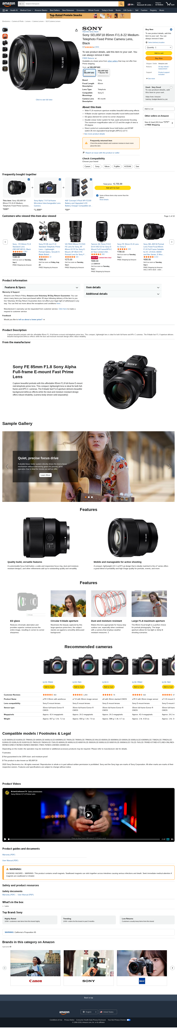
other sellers (113, 61)
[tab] (86, 497)
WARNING (9, 932)
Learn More (45, 475)
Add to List (149, 109)
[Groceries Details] (85, 10)
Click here (63, 309)
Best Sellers (55, 10)
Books (118, 10)
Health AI (14, 10)
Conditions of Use (56, 1020)
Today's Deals (107, 10)
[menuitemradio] (168, 839)
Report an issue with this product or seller (102, 153)
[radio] (5, 30)
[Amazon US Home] (64, 1013)
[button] (5, 10)
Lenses (28, 21)
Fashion (144, 10)
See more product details (94, 134)
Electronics (6, 21)
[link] (48, 188)
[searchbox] (71, 3)
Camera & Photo (18, 21)
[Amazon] (9, 4)
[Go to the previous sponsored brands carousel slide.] (4, 968)
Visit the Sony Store (90, 32)
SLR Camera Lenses (53, 21)
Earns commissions (35, 791)
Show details (104, 200)
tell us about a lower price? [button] (30, 319)
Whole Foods (93, 10)
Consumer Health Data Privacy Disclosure (91, 1020)
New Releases (68, 10)
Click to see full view (44, 100)
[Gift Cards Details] (132, 10)
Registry (153, 10)
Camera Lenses (38, 21)
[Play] (4, 839)
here (58, 303)
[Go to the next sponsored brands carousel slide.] (172, 968)
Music (161, 10)
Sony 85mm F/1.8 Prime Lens (23, 794)
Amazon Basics (41, 10)
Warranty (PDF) (8, 855)
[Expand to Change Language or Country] (96, 1012)
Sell (136, 10)
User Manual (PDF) (10, 860)
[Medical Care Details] (32, 10)
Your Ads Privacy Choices (117, 1020)
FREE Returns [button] (88, 58)
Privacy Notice (69, 1020)
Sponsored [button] (5, 947)
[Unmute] (172, 839)
